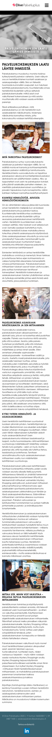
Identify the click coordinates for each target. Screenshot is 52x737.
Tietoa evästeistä (26, 724)
